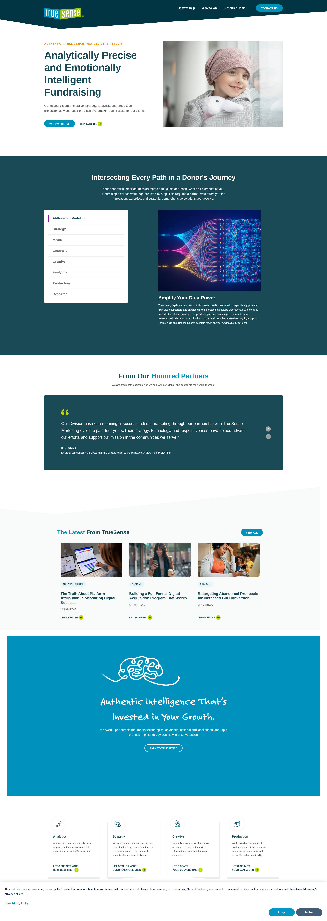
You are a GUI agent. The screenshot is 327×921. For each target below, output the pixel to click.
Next (268, 436)
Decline (309, 912)
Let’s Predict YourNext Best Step (66, 868)
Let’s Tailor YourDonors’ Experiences (127, 868)
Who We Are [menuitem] (210, 8)
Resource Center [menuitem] (235, 8)
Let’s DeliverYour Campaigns (243, 868)
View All (252, 532)
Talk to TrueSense (163, 748)
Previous (268, 429)
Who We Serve (59, 123)
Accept (282, 912)
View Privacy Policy (16, 903)
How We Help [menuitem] (186, 8)
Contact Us (269, 8)
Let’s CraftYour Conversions (184, 868)
